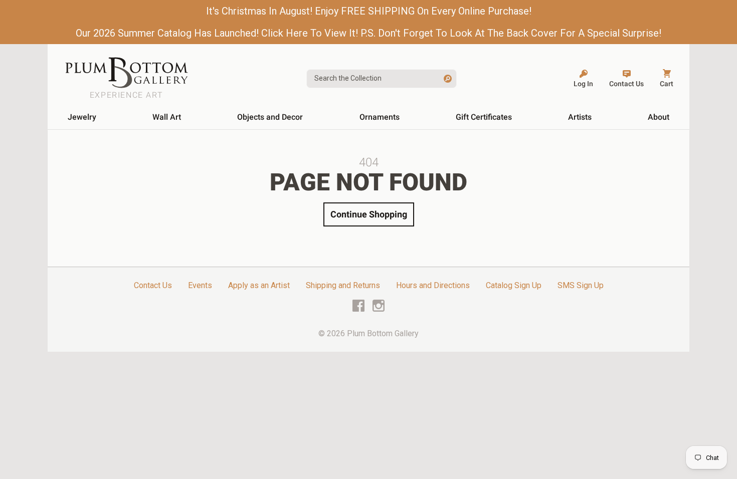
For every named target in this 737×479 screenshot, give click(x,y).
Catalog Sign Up (513, 285)
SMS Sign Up (581, 285)
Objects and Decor (270, 117)
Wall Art (166, 117)
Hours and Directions (433, 285)
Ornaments (379, 117)
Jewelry (82, 117)
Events (200, 285)
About (658, 117)
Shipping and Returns (343, 285)
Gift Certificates (484, 117)
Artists (580, 117)
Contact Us (153, 285)
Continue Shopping (368, 214)
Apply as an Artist (259, 285)
